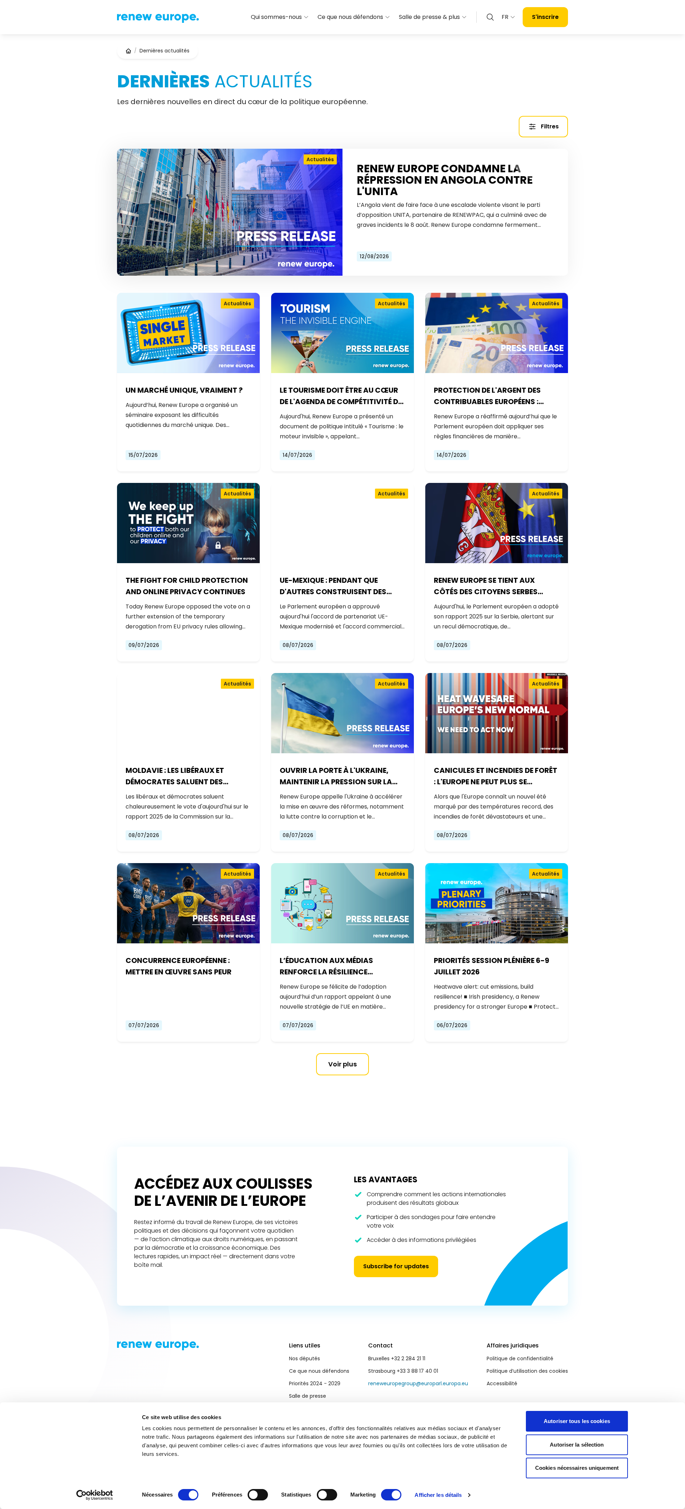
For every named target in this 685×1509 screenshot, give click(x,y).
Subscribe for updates (396, 1266)
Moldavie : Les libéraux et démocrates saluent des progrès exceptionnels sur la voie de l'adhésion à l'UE (184, 776)
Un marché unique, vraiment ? (184, 390)
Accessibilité (502, 1383)
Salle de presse (307, 1396)
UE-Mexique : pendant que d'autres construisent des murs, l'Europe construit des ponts (337, 586)
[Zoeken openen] (490, 17)
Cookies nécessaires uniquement (577, 1468)
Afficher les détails (438, 1495)
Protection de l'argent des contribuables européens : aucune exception (487, 396)
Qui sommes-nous (276, 17)
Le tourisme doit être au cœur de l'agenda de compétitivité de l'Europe (341, 396)
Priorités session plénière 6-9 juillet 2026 (491, 966)
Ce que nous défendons (350, 17)
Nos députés (304, 1358)
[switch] (258, 1494)
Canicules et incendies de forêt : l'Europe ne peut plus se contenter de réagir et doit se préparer (495, 776)
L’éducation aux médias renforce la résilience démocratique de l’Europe (330, 966)
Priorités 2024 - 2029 (314, 1383)
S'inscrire (545, 17)
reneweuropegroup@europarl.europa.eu (418, 1383)
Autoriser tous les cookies (577, 1421)
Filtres (550, 126)
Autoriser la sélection (577, 1445)
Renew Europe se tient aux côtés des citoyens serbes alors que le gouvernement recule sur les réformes (488, 586)
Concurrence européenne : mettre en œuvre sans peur (179, 966)
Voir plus (342, 1064)
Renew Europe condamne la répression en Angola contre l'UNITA (445, 180)
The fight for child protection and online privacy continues (187, 586)
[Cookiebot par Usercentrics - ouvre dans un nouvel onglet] (95, 1495)
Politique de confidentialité (520, 1358)
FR (505, 17)
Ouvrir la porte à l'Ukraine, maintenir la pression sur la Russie (336, 776)
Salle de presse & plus (429, 17)
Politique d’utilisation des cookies (527, 1371)
